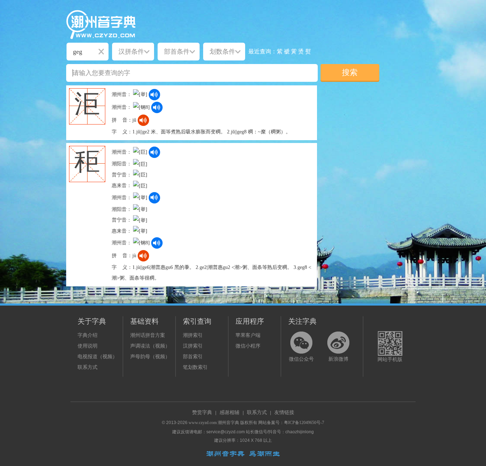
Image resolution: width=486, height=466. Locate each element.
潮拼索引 (193, 335)
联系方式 (87, 367)
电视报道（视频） (97, 356)
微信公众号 (301, 359)
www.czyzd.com (203, 422)
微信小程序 (248, 346)
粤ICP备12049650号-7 (304, 422)
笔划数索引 (195, 367)
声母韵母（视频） (150, 356)
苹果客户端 (248, 335)
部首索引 (193, 356)
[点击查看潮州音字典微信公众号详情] (301, 343)
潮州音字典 (228, 422)
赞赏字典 (202, 412)
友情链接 (284, 412)
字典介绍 (87, 335)
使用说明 (87, 346)
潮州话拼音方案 (147, 335)
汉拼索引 (193, 346)
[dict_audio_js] (154, 94)
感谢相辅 (229, 412)
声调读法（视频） (150, 346)
